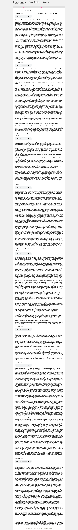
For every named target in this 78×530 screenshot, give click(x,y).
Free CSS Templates (37, 528)
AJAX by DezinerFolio (47, 528)
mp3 (21, 13)
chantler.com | (29, 528)
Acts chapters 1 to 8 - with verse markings (47, 13)
